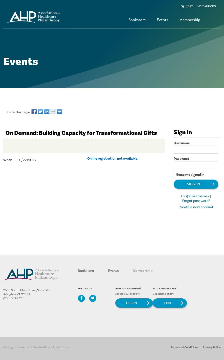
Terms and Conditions (184, 347)
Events (113, 271)
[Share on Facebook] (34, 111)
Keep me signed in (190, 175)
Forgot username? (195, 196)
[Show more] (60, 111)
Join (167, 302)
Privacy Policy (212, 347)
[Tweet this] (41, 111)
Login (131, 302)
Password (181, 159)
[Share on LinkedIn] (47, 111)
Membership (142, 271)
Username (182, 143)
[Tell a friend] (53, 111)
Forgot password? (196, 201)
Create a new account (196, 207)
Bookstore (137, 20)
